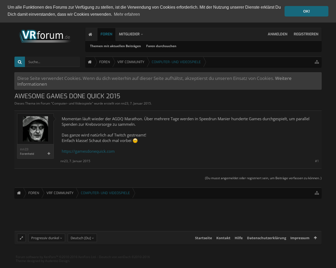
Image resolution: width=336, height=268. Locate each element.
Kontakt (223, 238)
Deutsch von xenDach (124, 257)
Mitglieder (129, 34)
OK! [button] (306, 11)
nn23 (124, 103)
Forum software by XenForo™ (56, 257)
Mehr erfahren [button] (127, 14)
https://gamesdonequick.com (88, 151)
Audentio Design (57, 261)
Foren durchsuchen (161, 46)
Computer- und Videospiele (72, 103)
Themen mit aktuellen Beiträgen (115, 46)
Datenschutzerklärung (266, 238)
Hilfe (239, 238)
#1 (317, 161)
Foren (106, 34)
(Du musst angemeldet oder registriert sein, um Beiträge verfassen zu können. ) (263, 178)
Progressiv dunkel (45, 238)
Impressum (299, 238)
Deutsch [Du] (81, 238)
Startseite (203, 238)
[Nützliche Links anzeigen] (317, 62)
